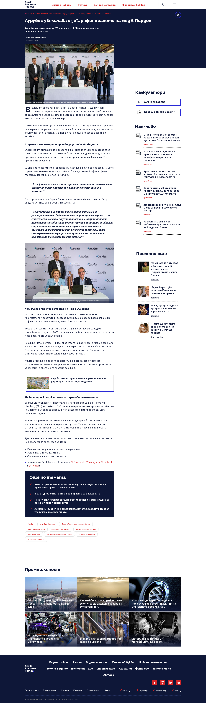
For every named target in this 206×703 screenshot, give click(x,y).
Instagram (94, 462)
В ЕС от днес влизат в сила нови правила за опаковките (67, 493)
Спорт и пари (105, 668)
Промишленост (55, 14)
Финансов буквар (133, 4)
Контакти (77, 690)
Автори (108, 674)
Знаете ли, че (161, 668)
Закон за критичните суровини (59, 534)
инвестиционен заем (36, 529)
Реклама (65, 690)
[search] (163, 4)
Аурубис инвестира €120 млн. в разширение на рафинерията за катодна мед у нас (78, 380)
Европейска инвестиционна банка (76, 524)
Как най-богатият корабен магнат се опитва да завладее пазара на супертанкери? (102, 603)
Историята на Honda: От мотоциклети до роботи (147, 640)
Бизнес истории (105, 4)
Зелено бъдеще (57, 668)
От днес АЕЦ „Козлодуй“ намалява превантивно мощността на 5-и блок (50, 603)
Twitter (35, 465)
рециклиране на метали (86, 529)
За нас (107, 690)
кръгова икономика (87, 534)
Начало (29, 14)
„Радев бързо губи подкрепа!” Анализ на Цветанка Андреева (163, 290)
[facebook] (154, 682)
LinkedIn (108, 462)
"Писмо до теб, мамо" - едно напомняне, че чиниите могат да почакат (164, 328)
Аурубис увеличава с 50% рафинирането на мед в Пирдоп (87, 14)
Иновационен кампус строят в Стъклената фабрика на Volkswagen (47, 638)
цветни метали (34, 534)
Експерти (78, 668)
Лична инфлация (154, 101)
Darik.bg (126, 690)
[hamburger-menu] (174, 4)
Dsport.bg (143, 690)
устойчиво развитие (36, 539)
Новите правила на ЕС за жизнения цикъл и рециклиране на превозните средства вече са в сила (70, 486)
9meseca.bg (157, 337)
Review (82, 4)
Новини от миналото (153, 662)
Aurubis (30, 524)
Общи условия (32, 690)
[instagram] (162, 682)
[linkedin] (170, 682)
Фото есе (142, 668)
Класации (125, 668)
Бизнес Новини (61, 4)
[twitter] (178, 682)
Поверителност (50, 690)
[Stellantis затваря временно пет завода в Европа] (103, 629)
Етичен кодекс (94, 690)
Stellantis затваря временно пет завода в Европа (100, 640)
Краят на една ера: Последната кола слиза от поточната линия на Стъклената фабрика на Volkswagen (154, 605)
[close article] (178, 15)
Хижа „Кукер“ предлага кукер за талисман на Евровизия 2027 (164, 308)
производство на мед (61, 529)
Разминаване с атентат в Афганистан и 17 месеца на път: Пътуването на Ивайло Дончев (164, 269)
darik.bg (155, 279)
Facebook (79, 462)
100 (90, 668)
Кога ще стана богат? (159, 111)
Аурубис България (47, 524)
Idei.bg (178, 690)
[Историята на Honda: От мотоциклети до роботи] (155, 629)
